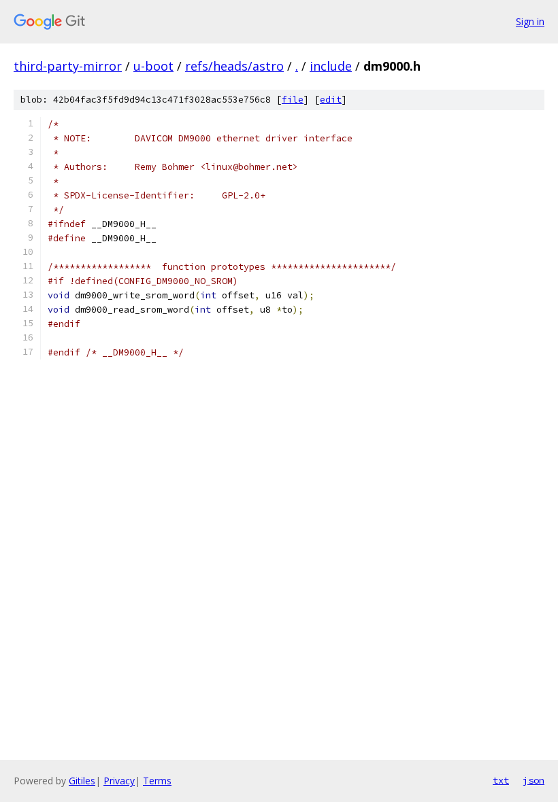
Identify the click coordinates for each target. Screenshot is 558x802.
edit (331, 99)
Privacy (119, 780)
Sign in (530, 21)
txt (501, 780)
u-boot (153, 66)
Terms (157, 780)
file (292, 99)
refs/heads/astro (234, 66)
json (533, 780)
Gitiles (82, 780)
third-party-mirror (68, 66)
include (331, 66)
